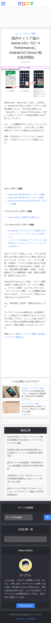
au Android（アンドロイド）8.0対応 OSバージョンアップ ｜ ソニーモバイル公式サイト (27, 233)
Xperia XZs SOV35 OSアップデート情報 (26, 194)
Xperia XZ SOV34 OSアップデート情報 (25, 197)
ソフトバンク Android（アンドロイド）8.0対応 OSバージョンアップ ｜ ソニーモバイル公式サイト (27, 243)
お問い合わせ (21, 619)
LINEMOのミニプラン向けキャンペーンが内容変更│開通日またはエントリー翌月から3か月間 (24, 478)
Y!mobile (24, 388)
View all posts (25, 606)
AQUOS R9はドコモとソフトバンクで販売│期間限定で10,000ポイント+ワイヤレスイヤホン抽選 (25, 440)
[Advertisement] (25, 17)
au (17, 33)
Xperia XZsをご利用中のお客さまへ (24, 217)
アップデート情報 (27, 33)
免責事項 (31, 619)
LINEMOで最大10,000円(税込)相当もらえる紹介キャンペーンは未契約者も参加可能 (25, 453)
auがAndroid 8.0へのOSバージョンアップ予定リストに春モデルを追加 (33, 409)
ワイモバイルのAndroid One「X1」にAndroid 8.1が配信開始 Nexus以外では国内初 (33, 393)
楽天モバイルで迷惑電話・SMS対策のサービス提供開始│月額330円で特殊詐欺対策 (25, 465)
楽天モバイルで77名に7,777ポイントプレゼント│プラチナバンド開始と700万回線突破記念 (25, 491)
